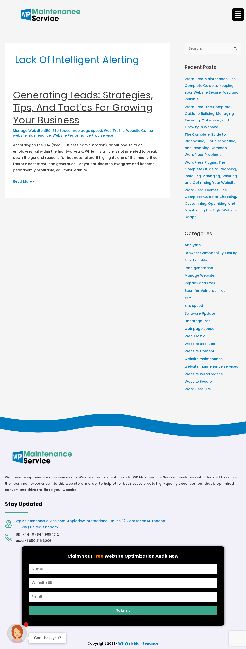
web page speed (87, 130)
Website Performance (72, 135)
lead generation (199, 268)
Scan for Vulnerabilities (205, 290)
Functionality (196, 260)
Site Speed (61, 130)
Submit (123, 610)
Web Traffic (114, 130)
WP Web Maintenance (138, 643)
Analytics (193, 245)
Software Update (200, 313)
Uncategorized (198, 320)
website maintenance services (211, 366)
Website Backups (200, 343)
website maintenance (32, 135)
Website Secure (198, 381)
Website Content (141, 130)
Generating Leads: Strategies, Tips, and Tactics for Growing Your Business (83, 107)
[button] (238, 14)
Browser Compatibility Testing (211, 252)
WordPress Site (198, 389)
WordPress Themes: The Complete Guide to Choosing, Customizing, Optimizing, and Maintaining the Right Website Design (211, 203)
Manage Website (28, 130)
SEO (47, 130)
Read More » (24, 181)
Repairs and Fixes (200, 283)
